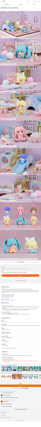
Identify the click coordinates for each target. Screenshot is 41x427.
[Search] (30, 1)
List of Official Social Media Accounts (20, 409)
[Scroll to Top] (20, 384)
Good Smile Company (6, 341)
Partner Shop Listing (27, 314)
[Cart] (32, 1)
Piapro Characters (3, 6)
